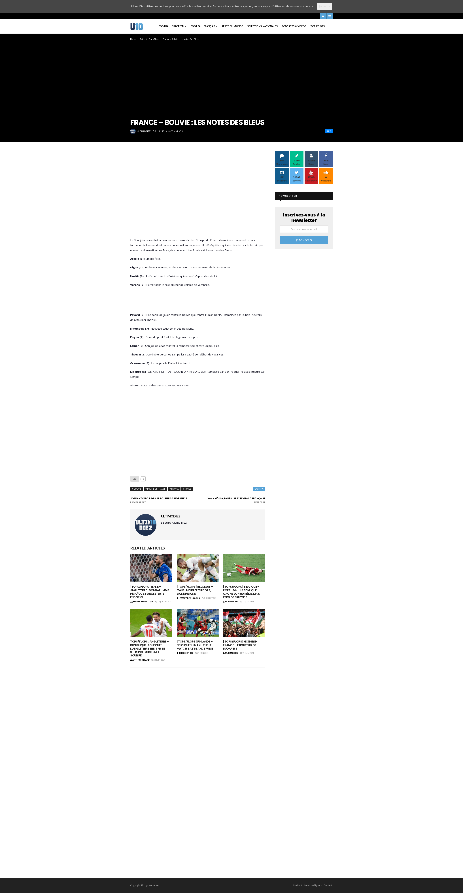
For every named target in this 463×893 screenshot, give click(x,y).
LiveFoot (297, 885)
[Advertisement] (197, 195)
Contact (328, 885)
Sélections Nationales (262, 26)
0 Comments (176, 131)
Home (133, 39)
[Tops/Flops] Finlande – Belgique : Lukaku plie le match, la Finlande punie (195, 644)
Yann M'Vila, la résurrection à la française (236, 500)
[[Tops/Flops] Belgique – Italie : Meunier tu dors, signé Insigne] (198, 568)
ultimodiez (144, 131)
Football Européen (171, 26)
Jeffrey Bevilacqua (143, 601)
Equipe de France (156, 488)
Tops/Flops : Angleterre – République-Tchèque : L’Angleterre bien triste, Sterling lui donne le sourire (149, 648)
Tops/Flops (317, 26)
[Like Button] (134, 479)
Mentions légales (313, 885)
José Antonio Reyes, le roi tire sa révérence (158, 500)
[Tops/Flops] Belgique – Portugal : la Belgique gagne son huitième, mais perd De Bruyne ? (241, 592)
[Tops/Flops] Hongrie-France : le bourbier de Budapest (240, 644)
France (175, 488)
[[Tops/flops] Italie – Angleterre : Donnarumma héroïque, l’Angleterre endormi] (151, 568)
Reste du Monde (232, 26)
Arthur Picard (141, 659)
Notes (188, 488)
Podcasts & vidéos (294, 26)
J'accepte (324, 6)
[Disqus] (197, 717)
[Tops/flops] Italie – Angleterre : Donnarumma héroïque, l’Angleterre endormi (149, 592)
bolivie (137, 488)
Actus (142, 39)
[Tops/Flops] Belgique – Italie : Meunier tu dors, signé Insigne (195, 590)
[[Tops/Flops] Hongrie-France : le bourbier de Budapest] (244, 623)
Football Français (203, 26)
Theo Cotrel (186, 653)
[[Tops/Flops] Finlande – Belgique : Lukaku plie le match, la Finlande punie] (198, 623)
